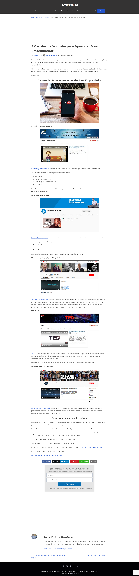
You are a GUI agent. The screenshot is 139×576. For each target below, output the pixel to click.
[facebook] (63, 566)
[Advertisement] (69, 31)
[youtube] (70, 566)
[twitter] (67, 566)
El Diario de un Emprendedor (41, 408)
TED (32, 353)
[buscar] (90, 11)
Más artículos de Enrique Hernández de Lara (46, 455)
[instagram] (74, 566)
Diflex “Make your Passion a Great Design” (93, 447)
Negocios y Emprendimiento (41, 169)
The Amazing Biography (39, 299)
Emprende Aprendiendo (39, 238)
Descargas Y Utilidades (42, 17)
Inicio (32, 17)
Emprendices (75, 573)
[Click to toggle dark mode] (95, 11)
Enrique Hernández (51, 55)
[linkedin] (77, 566)
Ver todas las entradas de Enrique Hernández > (60, 549)
